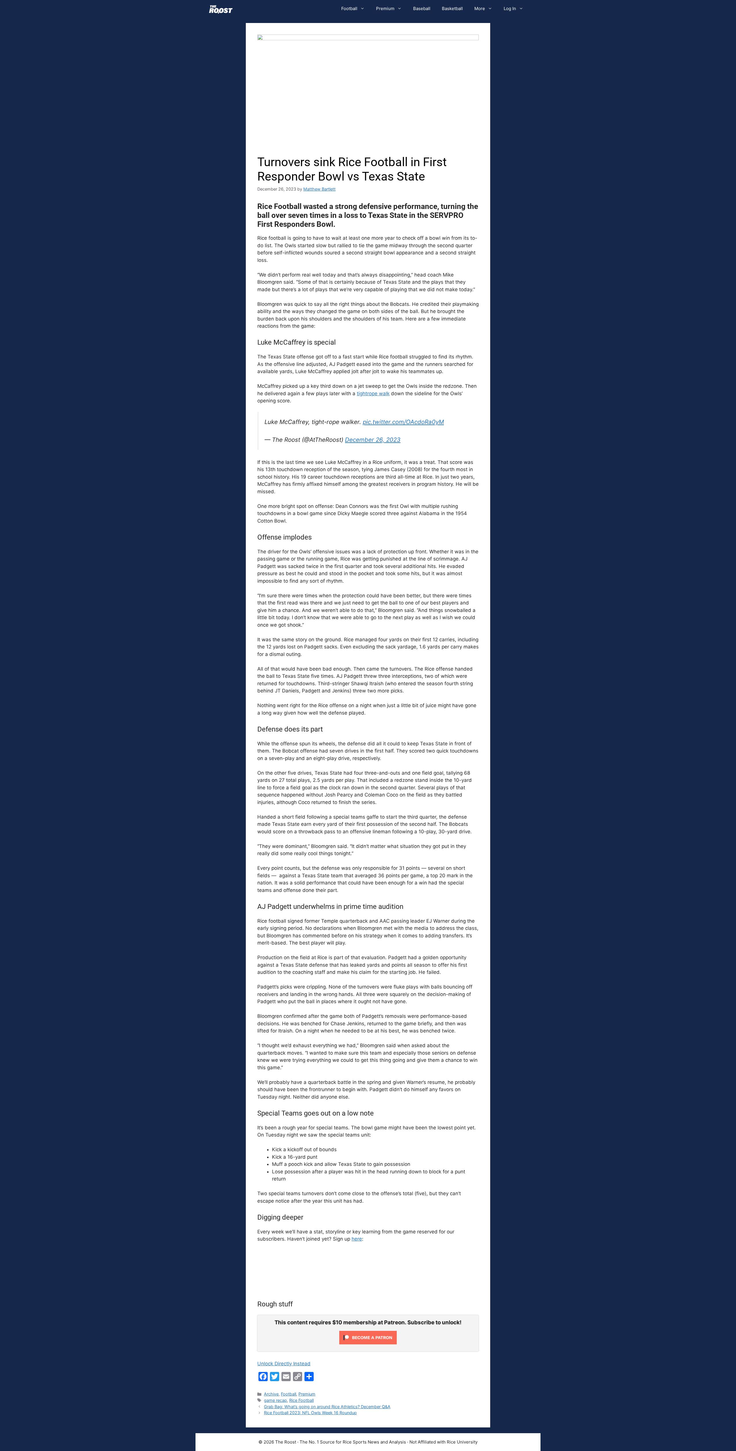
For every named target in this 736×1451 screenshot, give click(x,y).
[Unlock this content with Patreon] (368, 1343)
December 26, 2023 (372, 439)
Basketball (452, 8)
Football (349, 8)
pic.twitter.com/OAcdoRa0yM (403, 421)
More (479, 8)
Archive (271, 1393)
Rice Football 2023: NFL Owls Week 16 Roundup (310, 1412)
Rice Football (301, 1400)
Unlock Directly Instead (283, 1363)
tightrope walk (373, 393)
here (357, 1239)
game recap (275, 1400)
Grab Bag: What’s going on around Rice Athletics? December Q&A (327, 1406)
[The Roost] (221, 8)
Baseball (421, 8)
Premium (385, 8)
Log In (510, 8)
